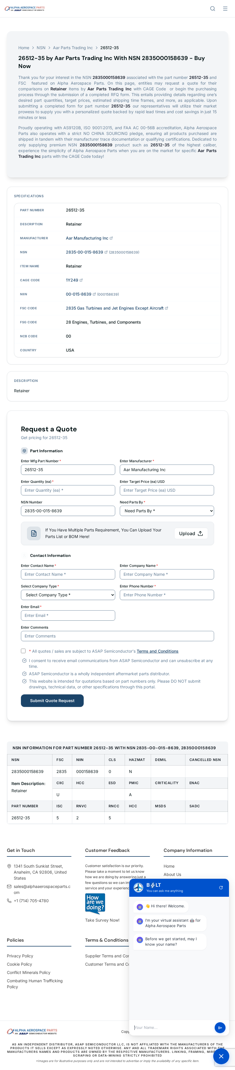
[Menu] (225, 8)
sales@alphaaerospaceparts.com (42, 889)
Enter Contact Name (38, 565)
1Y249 (72, 280)
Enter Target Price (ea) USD (142, 481)
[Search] (212, 8)
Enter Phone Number (138, 586)
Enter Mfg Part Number (41, 461)
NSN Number (31, 502)
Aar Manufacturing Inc (87, 238)
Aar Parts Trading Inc (73, 47)
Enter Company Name (139, 565)
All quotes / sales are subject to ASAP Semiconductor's (104, 651)
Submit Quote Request (52, 700)
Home (23, 47)
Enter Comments (34, 627)
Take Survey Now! (102, 920)
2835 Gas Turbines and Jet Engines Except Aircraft (115, 308)
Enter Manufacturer (137, 461)
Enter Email (31, 607)
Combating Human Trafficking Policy (35, 983)
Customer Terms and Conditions (115, 964)
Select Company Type (40, 586)
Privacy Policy (20, 955)
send (220, 1028)
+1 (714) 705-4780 (31, 900)
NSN (41, 47)
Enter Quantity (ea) (37, 481)
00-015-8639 (78, 294)
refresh (221, 887)
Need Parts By (132, 502)
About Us (172, 874)
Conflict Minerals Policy (28, 972)
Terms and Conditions (158, 651)
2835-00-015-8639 (84, 252)
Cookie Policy (19, 964)
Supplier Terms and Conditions (113, 955)
